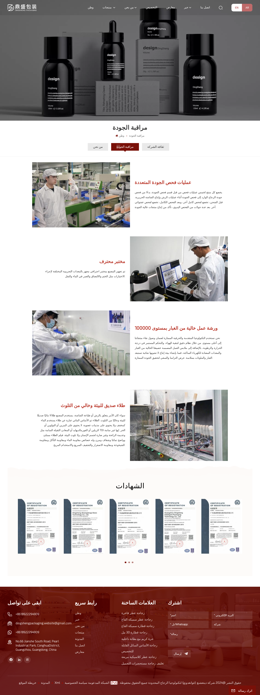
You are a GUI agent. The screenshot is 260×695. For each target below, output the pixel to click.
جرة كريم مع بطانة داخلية (137, 639)
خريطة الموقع (27, 683)
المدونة (79, 639)
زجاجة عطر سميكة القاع (136, 619)
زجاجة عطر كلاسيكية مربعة (138, 657)
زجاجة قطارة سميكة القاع (137, 626)
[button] (125, 562)
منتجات (107, 7)
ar (247, 7)
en (236, 7)
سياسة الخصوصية (76, 683)
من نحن (129, 7)
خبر (186, 7)
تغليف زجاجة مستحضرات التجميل (142, 663)
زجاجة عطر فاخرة (133, 613)
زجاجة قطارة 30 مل (134, 632)
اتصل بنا (205, 7)
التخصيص (151, 7)
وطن (90, 7)
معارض (170, 7)
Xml (57, 683)
